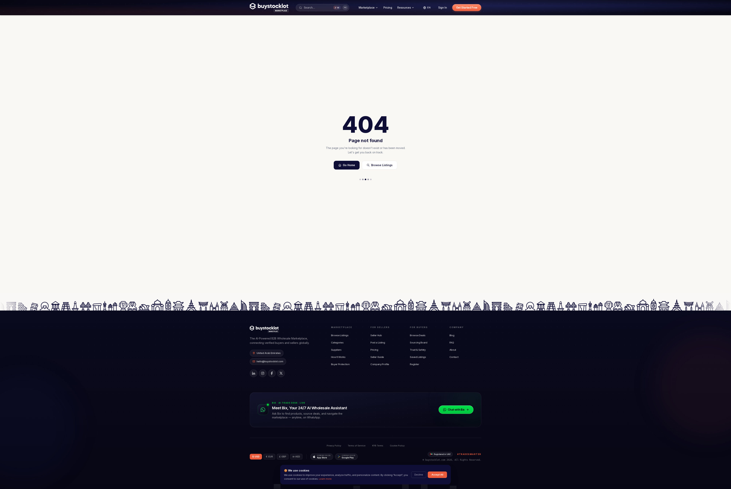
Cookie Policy (397, 445)
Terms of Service (357, 445)
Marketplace (367, 7)
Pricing (387, 7)
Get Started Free (466, 7)
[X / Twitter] (281, 373)
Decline (418, 474)
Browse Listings (382, 165)
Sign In (442, 7)
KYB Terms (377, 445)
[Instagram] (263, 373)
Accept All (437, 474)
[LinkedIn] (253, 373)
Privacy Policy (334, 445)
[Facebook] (272, 373)
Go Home (349, 165)
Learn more (325, 478)
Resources (404, 7)
